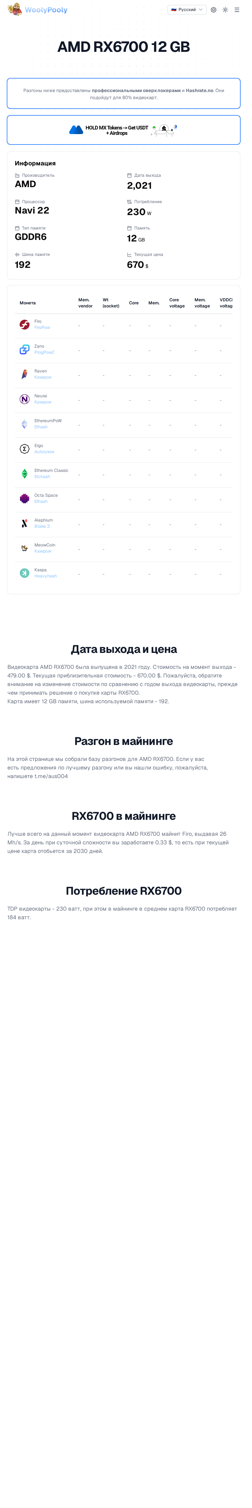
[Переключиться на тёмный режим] (225, 10)
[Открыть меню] (237, 10)
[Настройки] (214, 10)
